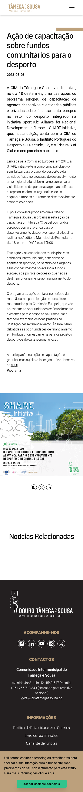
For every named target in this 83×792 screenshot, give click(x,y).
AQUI (14, 365)
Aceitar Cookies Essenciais (41, 784)
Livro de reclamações (41, 735)
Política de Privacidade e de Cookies (41, 727)
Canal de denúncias (41, 743)
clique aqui (46, 773)
